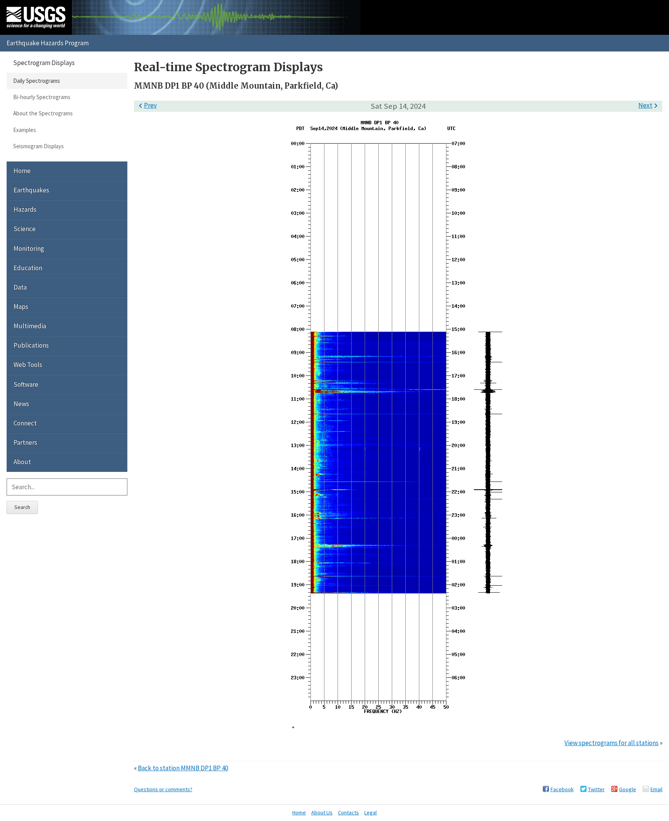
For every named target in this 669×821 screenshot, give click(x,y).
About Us (322, 812)
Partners (25, 442)
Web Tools (28, 364)
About (22, 462)
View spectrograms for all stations (611, 743)
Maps (21, 306)
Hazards (25, 209)
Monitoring (29, 248)
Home (22, 170)
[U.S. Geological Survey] (36, 17)
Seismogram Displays (38, 146)
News (21, 403)
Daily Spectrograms (36, 80)
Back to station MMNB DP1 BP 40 (183, 768)
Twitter (596, 789)
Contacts (348, 812)
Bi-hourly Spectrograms (41, 97)
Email (656, 789)
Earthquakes (31, 190)
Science (25, 229)
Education (28, 268)
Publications (31, 345)
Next (649, 105)
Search (22, 507)
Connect (25, 423)
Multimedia (30, 326)
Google (627, 789)
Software (26, 384)
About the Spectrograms (43, 113)
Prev (146, 105)
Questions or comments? (163, 789)
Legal (370, 812)
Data (20, 287)
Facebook (562, 789)
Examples (24, 130)
